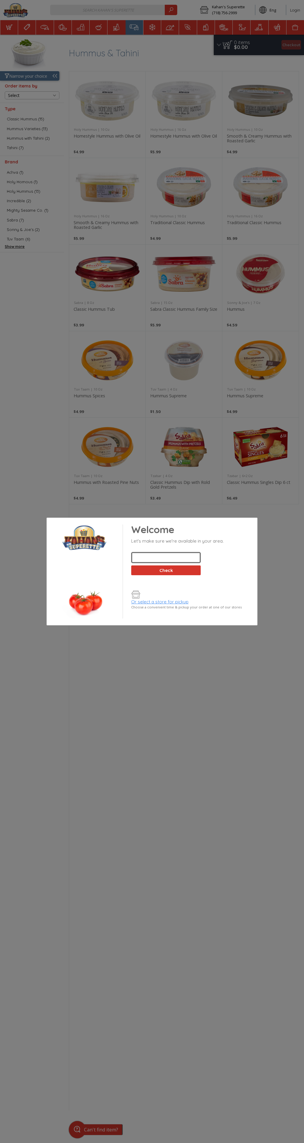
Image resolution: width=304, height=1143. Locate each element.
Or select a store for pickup (160, 602)
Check (166, 570)
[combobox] (166, 557)
